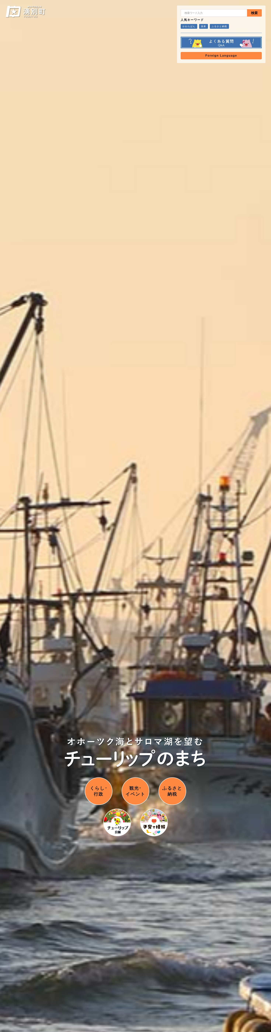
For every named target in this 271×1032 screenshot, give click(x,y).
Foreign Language (221, 55)
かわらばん (189, 26)
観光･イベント (135, 791)
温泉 (203, 26)
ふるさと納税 (219, 26)
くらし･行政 (98, 791)
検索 (254, 13)
